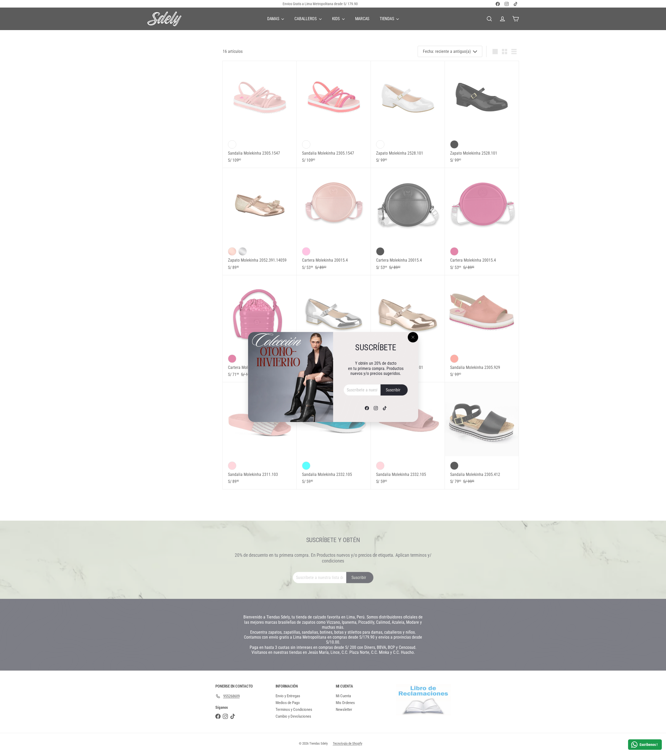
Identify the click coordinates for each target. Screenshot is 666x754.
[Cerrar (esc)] (413, 337)
